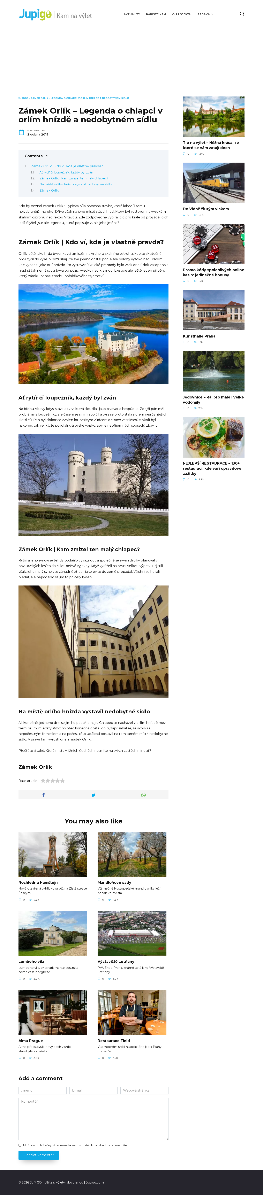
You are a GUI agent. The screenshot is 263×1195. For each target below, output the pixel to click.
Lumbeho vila (31, 961)
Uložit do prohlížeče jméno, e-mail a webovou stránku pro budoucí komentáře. (75, 1145)
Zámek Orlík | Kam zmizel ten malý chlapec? (73, 178)
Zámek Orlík (49, 190)
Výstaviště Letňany (116, 961)
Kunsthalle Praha (199, 336)
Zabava (203, 14)
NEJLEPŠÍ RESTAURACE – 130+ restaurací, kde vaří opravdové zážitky (212, 468)
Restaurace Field (114, 1040)
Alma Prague (30, 1040)
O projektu (181, 14)
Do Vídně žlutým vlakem (206, 209)
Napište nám (156, 14)
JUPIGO (23, 98)
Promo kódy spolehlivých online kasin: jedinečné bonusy (213, 272)
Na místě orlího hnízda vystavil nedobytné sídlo (75, 184)
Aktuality (132, 14)
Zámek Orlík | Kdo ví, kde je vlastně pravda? (67, 166)
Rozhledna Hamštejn (38, 882)
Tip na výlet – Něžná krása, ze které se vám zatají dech (211, 145)
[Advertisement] (131, 55)
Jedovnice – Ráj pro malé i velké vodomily (213, 399)
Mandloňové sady (114, 882)
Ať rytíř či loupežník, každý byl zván (66, 172)
